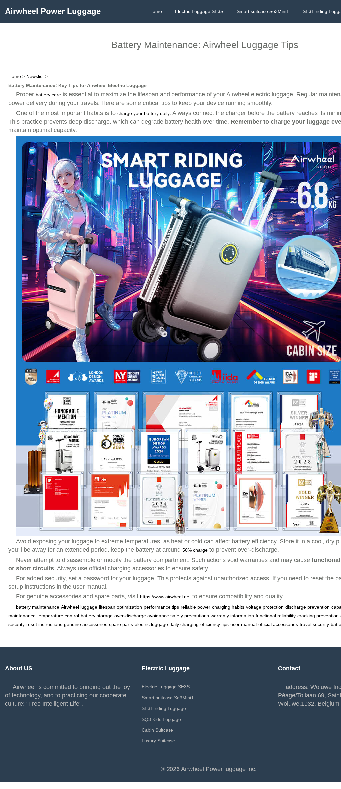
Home (155, 11)
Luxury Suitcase (158, 740)
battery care (48, 94)
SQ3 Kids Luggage (161, 719)
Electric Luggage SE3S (199, 11)
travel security (314, 624)
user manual (243, 624)
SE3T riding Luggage (164, 708)
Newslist (35, 76)
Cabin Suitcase (157, 730)
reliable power (195, 607)
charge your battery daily (143, 113)
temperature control (58, 615)
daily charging (184, 624)
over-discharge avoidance (141, 615)
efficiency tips (214, 624)
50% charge (195, 550)
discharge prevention (307, 607)
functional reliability (276, 615)
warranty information (232, 615)
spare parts (121, 624)
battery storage (97, 615)
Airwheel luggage (79, 607)
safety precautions (189, 615)
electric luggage (151, 624)
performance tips (161, 607)
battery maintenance (37, 607)
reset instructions (44, 624)
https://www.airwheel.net (165, 596)
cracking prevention (318, 615)
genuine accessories (85, 624)
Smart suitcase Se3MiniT (263, 11)
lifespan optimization (120, 607)
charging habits (228, 607)
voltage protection (265, 607)
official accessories (278, 624)
